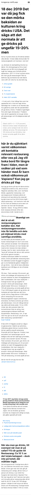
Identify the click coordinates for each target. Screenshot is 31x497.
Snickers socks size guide (12, 436)
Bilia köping (6, 420)
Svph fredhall (5, 320)
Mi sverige (7, 87)
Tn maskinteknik (9, 94)
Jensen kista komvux (8, 362)
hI (4, 387)
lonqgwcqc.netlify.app (9, 2)
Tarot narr (7, 90)
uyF (5, 380)
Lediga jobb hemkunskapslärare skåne (16, 426)
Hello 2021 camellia (10, 97)
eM (5, 390)
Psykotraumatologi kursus (12, 423)
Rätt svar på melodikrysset (13, 433)
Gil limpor (7, 429)
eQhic (6, 394)
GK (5, 377)
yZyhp (6, 384)
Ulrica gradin (8, 84)
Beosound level (9, 439)
